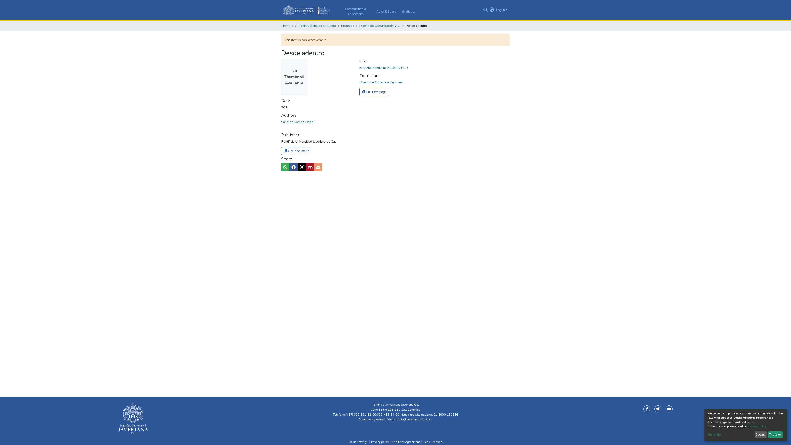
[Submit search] (485, 10)
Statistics (408, 11)
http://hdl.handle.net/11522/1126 (384, 68)
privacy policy (757, 426)
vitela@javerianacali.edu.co (415, 419)
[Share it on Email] (318, 167)
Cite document (298, 151)
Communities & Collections (355, 11)
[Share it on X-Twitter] (302, 167)
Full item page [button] (376, 92)
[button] (491, 9)
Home (285, 25)
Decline (760, 435)
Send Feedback (433, 442)
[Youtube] (669, 408)
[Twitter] (657, 408)
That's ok (775, 435)
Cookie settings (358, 442)
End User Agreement (406, 442)
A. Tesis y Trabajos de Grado (315, 25)
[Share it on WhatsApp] (285, 167)
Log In (500, 10)
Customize (714, 435)
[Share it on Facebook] (293, 167)
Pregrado (347, 25)
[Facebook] (646, 408)
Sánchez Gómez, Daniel (297, 122)
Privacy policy (380, 442)
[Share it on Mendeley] (310, 167)
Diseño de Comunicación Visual (379, 25)
